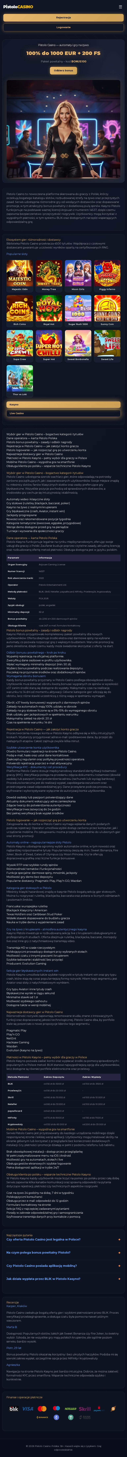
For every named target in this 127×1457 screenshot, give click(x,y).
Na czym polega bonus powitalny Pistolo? (38, 1252)
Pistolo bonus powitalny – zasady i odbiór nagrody (39, 442)
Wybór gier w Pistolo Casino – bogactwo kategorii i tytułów (44, 434)
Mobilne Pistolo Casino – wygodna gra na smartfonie (40, 462)
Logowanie (64, 27)
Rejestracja (63, 17)
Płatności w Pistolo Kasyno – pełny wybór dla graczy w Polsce (46, 458)
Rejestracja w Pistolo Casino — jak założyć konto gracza (42, 446)
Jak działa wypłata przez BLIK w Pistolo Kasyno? (43, 1279)
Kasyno (14, 404)
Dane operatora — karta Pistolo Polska (31, 438)
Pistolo (18, 6)
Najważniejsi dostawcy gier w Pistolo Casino (34, 454)
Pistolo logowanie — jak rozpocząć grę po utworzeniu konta (46, 450)
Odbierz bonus (63, 70)
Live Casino (17, 413)
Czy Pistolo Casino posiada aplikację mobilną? (41, 1265)
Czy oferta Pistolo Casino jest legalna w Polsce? (43, 1239)
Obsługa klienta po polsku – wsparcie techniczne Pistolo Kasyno (48, 466)
